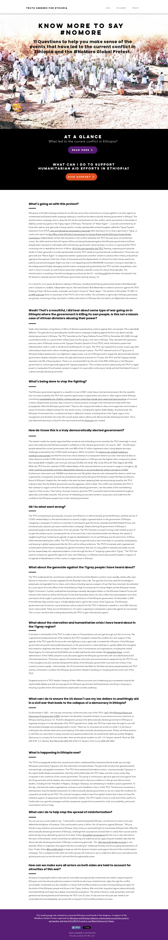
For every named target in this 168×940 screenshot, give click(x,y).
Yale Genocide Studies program (112, 842)
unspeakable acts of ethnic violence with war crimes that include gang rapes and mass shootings (83, 399)
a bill (105, 273)
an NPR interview (36, 294)
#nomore (89, 420)
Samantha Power (114, 652)
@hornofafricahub (55, 849)
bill (106, 712)
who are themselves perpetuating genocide (70, 231)
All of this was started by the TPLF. (87, 248)
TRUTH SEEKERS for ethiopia (47, 8)
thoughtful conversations (94, 835)
